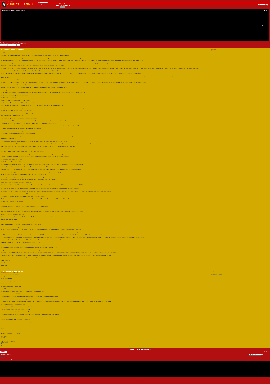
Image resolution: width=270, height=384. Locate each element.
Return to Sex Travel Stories (6, 354)
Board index (5, 10)
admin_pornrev (213, 49)
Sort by (135, 349)
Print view (265, 10)
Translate (46, 4)
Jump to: (247, 354)
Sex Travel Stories (22, 10)
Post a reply (2, 44)
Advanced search (265, 5)
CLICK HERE (62, 7)
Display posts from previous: (124, 349)
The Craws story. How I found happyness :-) (14, 43)
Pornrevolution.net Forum (13, 10)
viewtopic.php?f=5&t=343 (47, 322)
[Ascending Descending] (147, 349)
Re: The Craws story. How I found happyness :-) (12, 271)
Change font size (267, 10)
